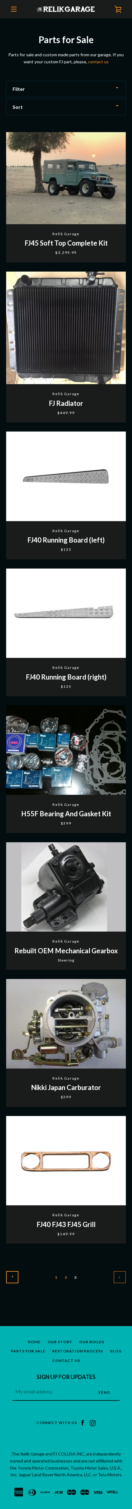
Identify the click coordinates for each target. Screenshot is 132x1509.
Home (34, 1342)
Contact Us (66, 1360)
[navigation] (13, 9)
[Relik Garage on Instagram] (93, 1422)
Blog (116, 1351)
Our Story (60, 1342)
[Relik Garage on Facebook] (83, 1422)
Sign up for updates (66, 1377)
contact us (98, 61)
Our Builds (91, 1342)
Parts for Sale (28, 1351)
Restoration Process (77, 1351)
